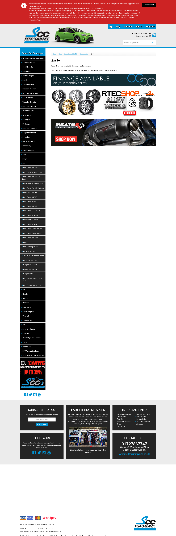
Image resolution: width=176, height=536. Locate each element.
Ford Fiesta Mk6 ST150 (31, 168)
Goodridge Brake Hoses (32, 338)
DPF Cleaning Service (30, 93)
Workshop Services (124, 421)
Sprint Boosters (28, 84)
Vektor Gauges (28, 76)
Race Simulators (29, 329)
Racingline (26, 120)
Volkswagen (27, 320)
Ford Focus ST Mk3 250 (31, 215)
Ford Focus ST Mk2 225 (31, 211)
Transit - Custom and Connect (33, 256)
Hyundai (26, 303)
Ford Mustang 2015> (30, 247)
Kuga (25, 242)
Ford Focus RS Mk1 (30, 197)
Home (54, 54)
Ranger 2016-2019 (30, 265)
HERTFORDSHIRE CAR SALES (33, 58)
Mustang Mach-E (29, 251)
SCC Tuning (27, 71)
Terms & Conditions (143, 421)
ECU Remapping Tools (31, 351)
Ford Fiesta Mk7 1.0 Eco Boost (31, 178)
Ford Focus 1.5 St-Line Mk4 (33, 229)
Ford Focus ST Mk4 (30, 224)
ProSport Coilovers (29, 89)
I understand (149, 5)
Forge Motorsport (29, 133)
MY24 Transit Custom (30, 260)
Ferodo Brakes (28, 150)
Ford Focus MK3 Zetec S (31, 233)
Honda (25, 294)
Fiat (24, 290)
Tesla (24, 325)
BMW (25, 159)
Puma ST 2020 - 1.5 (30, 193)
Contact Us (121, 426)
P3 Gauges (27, 124)
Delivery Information (124, 414)
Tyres (25, 342)
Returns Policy (141, 419)
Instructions (27, 347)
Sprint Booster (28, 67)
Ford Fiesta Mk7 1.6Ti (30, 238)
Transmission (84, 54)
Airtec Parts (27, 115)
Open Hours (121, 417)
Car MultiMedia (28, 111)
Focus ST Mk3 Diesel (30, 220)
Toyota (25, 298)
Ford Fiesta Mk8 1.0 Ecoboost (33, 188)
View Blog (51, 524)
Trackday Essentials (30, 102)
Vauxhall (26, 316)
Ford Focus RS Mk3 (30, 206)
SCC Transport (28, 98)
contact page (35, 6)
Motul (25, 80)
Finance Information (143, 414)
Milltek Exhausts (29, 141)
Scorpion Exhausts (29, 128)
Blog (118, 26)
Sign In (139, 26)
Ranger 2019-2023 (30, 269)
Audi (24, 155)
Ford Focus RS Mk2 (30, 202)
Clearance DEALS (29, 63)
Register (150, 26)
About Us (139, 424)
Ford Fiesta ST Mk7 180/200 (33, 172)
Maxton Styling (28, 146)
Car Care (26, 333)
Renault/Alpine (28, 312)
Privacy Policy (141, 417)
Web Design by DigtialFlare (53, 531)
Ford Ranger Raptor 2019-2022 (32, 279)
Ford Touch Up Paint (30, 106)
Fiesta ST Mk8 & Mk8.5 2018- (33, 184)
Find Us (120, 419)
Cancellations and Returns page (103, 15)
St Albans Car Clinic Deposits (33, 355)
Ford (24, 163)
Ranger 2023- (28, 274)
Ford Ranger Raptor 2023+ (32, 285)
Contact (128, 26)
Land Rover (27, 307)
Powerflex (26, 137)
